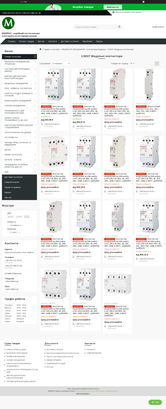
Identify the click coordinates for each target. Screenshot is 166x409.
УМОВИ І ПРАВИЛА (54, 360)
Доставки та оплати (70, 41)
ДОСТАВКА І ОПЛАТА (55, 349)
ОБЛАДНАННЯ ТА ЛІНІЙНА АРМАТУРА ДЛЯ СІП (16, 165)
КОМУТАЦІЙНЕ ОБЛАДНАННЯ (18, 100)
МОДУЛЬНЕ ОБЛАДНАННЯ (16, 83)
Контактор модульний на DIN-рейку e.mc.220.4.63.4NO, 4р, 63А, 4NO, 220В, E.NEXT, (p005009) (54, 309)
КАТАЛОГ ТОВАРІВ (13, 159)
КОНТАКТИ (91, 349)
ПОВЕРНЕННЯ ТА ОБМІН (56, 363)
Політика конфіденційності (107, 391)
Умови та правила (13, 187)
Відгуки (99, 41)
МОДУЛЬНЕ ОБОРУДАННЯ (16, 353)
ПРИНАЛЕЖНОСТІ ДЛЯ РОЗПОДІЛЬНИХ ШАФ (14, 111)
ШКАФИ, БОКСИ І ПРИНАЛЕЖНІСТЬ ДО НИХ (16, 119)
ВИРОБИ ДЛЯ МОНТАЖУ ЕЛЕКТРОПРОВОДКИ (15, 77)
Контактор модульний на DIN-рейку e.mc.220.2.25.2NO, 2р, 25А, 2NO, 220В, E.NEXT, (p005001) (117, 177)
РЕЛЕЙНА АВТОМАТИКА (15, 356)
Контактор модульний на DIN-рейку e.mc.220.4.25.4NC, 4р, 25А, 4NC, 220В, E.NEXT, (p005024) (149, 177)
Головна (11, 41)
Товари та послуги (13, 56)
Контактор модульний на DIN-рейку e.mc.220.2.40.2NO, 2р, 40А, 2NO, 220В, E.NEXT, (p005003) (86, 309)
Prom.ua (96, 389)
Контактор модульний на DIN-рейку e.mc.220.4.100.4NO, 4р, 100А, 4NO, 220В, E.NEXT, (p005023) (116, 311)
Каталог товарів (26, 41)
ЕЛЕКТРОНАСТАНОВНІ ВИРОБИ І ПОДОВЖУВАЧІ (19, 126)
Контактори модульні (96, 49)
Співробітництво (12, 182)
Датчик (8, 149)
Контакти (53, 41)
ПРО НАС (50, 367)
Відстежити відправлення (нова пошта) (63, 353)
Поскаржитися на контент (86, 391)
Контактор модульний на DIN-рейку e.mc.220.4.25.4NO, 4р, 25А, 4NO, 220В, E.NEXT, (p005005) (86, 177)
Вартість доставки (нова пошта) (60, 356)
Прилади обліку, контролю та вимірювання (18, 143)
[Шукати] (119, 27)
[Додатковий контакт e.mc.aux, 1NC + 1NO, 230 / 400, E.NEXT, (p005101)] (149, 84)
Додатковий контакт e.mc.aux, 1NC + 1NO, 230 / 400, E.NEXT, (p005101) (148, 110)
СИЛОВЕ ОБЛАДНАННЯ (15, 105)
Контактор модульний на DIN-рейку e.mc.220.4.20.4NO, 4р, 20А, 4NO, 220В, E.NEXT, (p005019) (54, 110)
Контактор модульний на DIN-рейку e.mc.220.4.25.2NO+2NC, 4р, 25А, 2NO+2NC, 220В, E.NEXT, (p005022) (86, 111)
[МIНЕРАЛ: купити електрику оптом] (8, 23)
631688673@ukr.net (13, 273)
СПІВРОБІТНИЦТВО (94, 353)
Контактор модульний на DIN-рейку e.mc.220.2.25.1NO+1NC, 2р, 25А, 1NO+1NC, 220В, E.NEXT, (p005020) (117, 111)
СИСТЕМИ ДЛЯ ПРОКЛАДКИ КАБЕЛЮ (17, 70)
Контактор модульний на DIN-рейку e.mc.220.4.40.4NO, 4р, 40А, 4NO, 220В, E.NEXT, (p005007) (54, 177)
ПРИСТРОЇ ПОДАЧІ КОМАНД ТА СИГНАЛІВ (19, 94)
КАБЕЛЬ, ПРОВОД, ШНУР (16, 349)
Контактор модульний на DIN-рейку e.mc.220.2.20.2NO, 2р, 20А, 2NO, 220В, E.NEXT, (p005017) (54, 242)
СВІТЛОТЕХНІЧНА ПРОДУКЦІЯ (18, 132)
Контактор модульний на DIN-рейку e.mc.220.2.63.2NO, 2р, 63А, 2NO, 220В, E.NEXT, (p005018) (86, 242)
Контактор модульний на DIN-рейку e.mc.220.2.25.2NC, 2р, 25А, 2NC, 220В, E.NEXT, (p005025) (117, 242)
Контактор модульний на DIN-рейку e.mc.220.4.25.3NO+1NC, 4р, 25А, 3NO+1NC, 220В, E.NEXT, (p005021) (149, 243)
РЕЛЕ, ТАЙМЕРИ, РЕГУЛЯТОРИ (18, 88)
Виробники (87, 41)
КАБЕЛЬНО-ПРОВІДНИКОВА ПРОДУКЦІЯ (17, 62)
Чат (157, 402)
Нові (6, 172)
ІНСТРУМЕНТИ (11, 137)
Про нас (41, 41)
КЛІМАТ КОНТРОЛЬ (13, 154)
